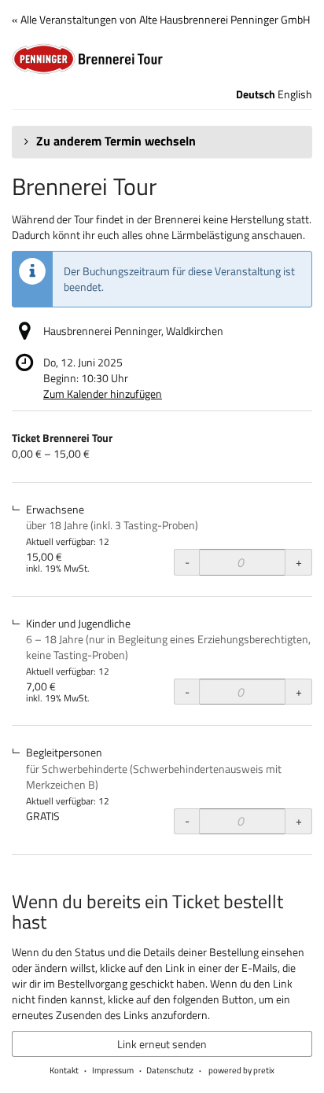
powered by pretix (241, 1070)
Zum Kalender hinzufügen (102, 393)
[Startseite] (162, 59)
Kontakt (64, 1070)
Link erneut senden (162, 1044)
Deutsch (255, 94)
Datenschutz (169, 1070)
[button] (162, 141)
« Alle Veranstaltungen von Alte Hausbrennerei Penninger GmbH (161, 19)
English (295, 94)
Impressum (113, 1070)
